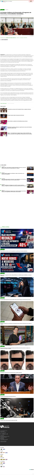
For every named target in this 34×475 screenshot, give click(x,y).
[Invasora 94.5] (1, 452)
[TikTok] (7, 433)
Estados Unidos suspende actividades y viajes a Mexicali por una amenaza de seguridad (13, 173)
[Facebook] (4, 39)
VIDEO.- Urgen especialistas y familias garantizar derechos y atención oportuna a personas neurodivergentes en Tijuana (14, 168)
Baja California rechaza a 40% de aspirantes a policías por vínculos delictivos (13, 251)
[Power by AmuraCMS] (31, 469)
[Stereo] (1, 459)
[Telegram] (7, 39)
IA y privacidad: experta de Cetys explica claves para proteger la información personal (15, 299)
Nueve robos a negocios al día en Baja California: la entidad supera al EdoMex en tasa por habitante (16, 275)
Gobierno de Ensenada (11, 103)
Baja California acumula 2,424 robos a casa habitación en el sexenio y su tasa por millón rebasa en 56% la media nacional (14, 179)
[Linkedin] (5, 39)
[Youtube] (3, 433)
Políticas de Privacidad (3, 441)
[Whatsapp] (1, 39)
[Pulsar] (4, 449)
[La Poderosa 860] (4, 452)
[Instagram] (5, 433)
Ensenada (6, 9)
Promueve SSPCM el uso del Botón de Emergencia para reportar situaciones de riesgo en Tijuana (16, 323)
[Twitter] (2, 39)
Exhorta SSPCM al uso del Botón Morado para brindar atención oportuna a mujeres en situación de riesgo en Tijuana (15, 348)
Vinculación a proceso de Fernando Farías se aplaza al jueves (19, 109)
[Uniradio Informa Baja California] (7, 1)
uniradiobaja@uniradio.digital (4, 439)
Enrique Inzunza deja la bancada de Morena (15, 115)
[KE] (1, 466)
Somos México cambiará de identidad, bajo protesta (17, 121)
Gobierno (2, 9)
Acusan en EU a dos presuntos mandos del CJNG (8, 420)
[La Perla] (4, 466)
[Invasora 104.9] (1, 456)
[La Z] (6, 459)
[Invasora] (1, 449)
